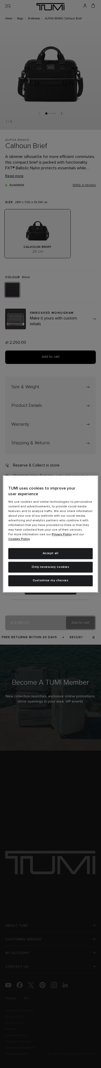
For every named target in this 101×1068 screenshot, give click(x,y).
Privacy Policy (62, 534)
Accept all (51, 553)
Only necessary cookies (50, 567)
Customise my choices (51, 580)
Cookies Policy (19, 539)
